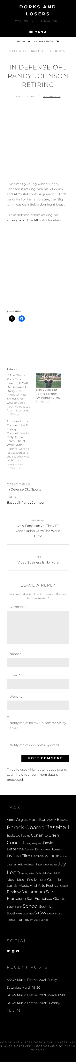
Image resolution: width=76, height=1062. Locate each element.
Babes (62, 819)
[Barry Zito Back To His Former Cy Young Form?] (48, 380)
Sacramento (33, 891)
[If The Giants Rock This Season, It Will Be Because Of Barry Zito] (21, 394)
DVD (11, 856)
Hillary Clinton (26, 864)
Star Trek (29, 913)
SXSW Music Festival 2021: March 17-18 (36, 995)
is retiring (28, 189)
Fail (18, 856)
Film (25, 855)
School (30, 906)
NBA (43, 880)
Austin (51, 819)
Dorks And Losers (48, 849)
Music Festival (28, 880)
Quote (64, 885)
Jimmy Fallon (28, 873)
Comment (18, 607)
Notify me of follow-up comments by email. (38, 725)
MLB (57, 873)
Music (11, 880)
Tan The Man (51, 96)
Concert (16, 842)
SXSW (40, 913)
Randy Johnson (33, 502)
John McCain (44, 873)
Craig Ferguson (34, 843)
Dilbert (30, 849)
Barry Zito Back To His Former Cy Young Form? (48, 393)
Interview (42, 864)
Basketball (14, 835)
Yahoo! (45, 919)
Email (15, 675)
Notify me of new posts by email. (34, 745)
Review (14, 891)
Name (15, 654)
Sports (36, 489)
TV (31, 919)
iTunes (53, 864)
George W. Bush (45, 856)
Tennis (23, 919)
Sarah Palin (14, 906)
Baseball (13, 502)
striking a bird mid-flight (25, 220)
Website (16, 696)
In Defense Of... (44, 41)
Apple (11, 820)
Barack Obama (25, 827)
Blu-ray (26, 836)
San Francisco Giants (46, 898)
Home (21, 41)
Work (37, 920)
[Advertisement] (38, 142)
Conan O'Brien (45, 835)
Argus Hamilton (31, 819)
